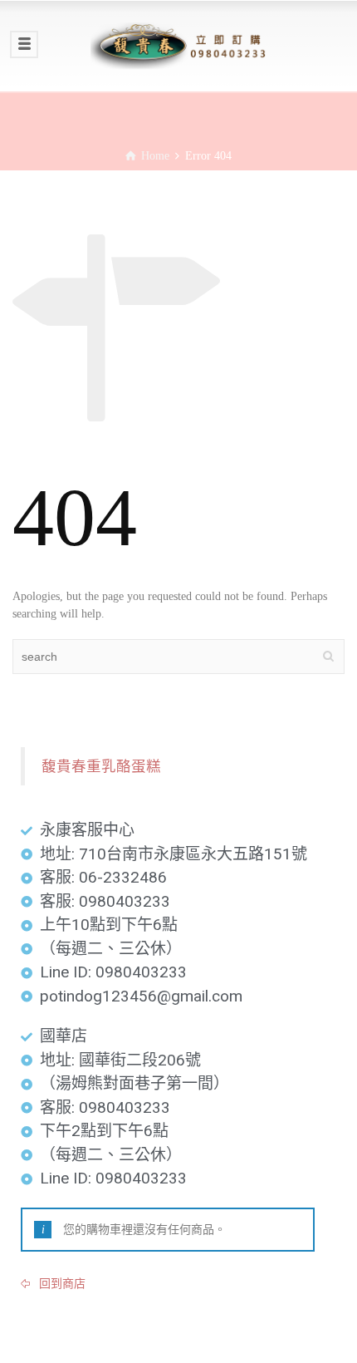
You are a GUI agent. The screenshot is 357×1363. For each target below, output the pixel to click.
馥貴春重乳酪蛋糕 (101, 766)
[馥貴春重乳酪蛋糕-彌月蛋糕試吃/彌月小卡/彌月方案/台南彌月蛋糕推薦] (178, 45)
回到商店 (61, 1283)
